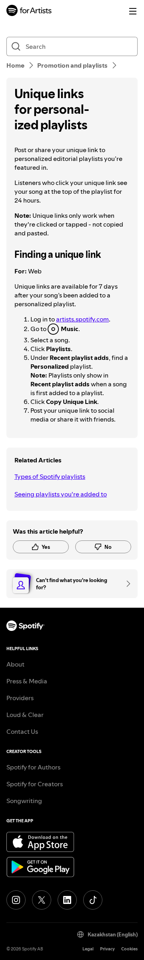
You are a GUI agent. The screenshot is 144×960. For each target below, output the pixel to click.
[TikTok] (92, 900)
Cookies (129, 949)
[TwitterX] (41, 900)
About (15, 664)
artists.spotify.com (82, 319)
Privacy (107, 949)
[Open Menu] (133, 11)
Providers (20, 697)
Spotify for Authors (33, 767)
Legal (88, 949)
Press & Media (26, 681)
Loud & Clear (25, 714)
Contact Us (22, 731)
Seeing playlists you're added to (60, 494)
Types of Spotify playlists (49, 476)
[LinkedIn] (67, 900)
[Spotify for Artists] (29, 11)
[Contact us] (125, 583)
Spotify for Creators (34, 783)
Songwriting (24, 800)
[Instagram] (16, 900)
